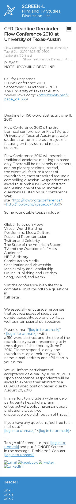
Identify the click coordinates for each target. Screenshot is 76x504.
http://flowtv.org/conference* (37, 200)
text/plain (11, 55)
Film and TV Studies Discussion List (41, 13)
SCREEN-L (33, 6)
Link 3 (9, 498)
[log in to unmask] (53, 48)
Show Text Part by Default (42, 59)
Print (68, 59)
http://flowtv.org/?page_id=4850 (33, 204)
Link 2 (9, 494)
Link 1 (8, 490)
